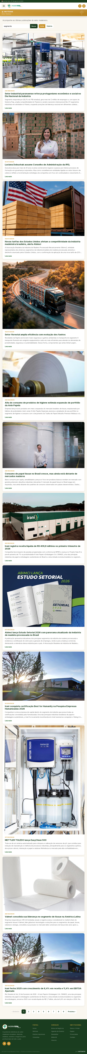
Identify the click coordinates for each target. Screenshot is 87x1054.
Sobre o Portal (74, 1028)
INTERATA (81, 1051)
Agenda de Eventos (57, 1031)
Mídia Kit (54, 1037)
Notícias (8, 14)
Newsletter (54, 1034)
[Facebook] (79, 6)
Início (3, 14)
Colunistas (36, 1037)
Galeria (49, 26)
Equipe (72, 1031)
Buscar (34, 26)
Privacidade (74, 1034)
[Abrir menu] (3, 6)
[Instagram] (84, 6)
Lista (42, 26)
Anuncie (54, 1040)
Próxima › (71, 1011)
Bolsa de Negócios (57, 1028)
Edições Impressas (39, 1034)
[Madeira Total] (14, 6)
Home (34, 1028)
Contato (72, 1037)
